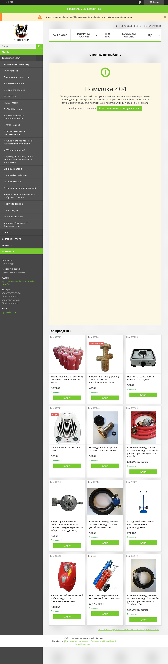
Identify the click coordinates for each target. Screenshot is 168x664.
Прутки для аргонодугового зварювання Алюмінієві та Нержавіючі (18, 159)
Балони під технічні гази (17, 77)
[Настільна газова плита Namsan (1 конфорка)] (143, 356)
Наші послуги (11, 210)
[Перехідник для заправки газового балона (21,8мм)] (105, 427)
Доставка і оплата (11, 238)
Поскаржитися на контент (77, 641)
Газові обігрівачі (12, 181)
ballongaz (59, 35)
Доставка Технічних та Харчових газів (16, 224)
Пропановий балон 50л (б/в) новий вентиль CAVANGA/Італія (67, 379)
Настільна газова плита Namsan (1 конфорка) (140, 378)
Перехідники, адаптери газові (20, 187)
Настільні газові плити (15, 175)
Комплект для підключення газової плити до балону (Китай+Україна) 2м (104, 524)
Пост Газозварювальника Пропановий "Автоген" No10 (105, 597)
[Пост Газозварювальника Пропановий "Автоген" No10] (105, 575)
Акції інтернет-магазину (16, 64)
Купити (67, 397)
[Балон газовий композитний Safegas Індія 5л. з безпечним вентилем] (67, 575)
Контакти (7, 245)
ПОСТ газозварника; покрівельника (14, 133)
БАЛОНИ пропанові (14, 83)
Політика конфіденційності (103, 641)
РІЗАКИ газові (11, 102)
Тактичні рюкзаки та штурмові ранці (121, 108)
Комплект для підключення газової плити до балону (18, 142)
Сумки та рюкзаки (13, 216)
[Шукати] (39, 46)
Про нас (107, 35)
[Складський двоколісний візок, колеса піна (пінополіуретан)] (143, 501)
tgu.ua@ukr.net (9, 312)
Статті (5, 232)
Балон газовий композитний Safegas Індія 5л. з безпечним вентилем (67, 598)
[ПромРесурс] (21, 31)
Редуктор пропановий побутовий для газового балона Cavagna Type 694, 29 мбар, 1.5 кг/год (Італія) (67, 526)
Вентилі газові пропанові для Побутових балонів (19, 196)
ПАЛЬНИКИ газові (13, 109)
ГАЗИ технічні (11, 70)
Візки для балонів (13, 168)
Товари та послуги (11, 57)
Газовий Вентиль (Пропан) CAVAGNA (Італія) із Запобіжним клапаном (104, 379)
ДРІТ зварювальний (14, 150)
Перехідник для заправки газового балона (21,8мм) (103, 449)
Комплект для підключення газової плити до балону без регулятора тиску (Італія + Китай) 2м (143, 452)
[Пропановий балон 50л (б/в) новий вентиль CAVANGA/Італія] (67, 356)
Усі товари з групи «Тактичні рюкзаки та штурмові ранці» (128, 629)
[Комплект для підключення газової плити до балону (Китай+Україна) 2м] (105, 501)
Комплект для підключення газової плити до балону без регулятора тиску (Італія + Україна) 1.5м (143, 600)
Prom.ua (100, 638)
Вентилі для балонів (14, 89)
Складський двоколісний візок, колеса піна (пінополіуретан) (140, 524)
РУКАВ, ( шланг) (12, 124)
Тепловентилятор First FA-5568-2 (66, 449)
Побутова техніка (13, 203)
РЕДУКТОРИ (10, 96)
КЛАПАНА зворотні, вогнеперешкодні (14, 117)
